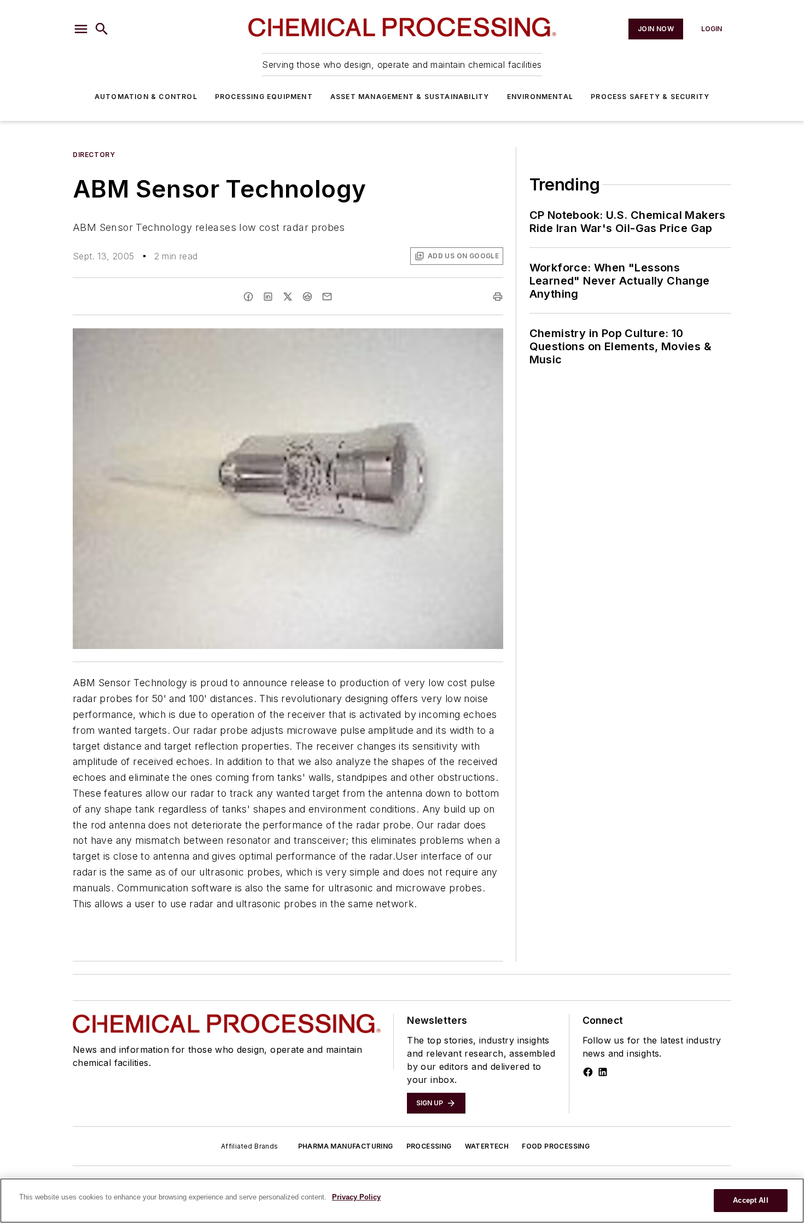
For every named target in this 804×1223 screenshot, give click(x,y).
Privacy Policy (356, 1197)
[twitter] (287, 296)
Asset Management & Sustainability (410, 96)
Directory (94, 154)
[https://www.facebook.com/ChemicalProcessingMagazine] (587, 1071)
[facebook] (248, 296)
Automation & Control (146, 96)
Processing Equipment (264, 96)
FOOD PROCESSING (556, 1146)
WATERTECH (487, 1146)
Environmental (540, 96)
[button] (81, 29)
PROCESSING (429, 1146)
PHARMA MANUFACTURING (345, 1146)
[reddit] (307, 296)
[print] (497, 296)
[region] (402, 1200)
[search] (102, 29)
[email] (327, 296)
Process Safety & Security (650, 96)
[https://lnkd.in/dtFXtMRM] (602, 1071)
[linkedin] (268, 296)
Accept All (750, 1200)
